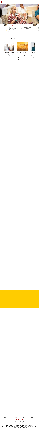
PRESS (16, 417)
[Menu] (1, 2)
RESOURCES (6, 417)
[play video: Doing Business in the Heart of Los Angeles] (19, 208)
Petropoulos (6, 361)
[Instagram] (7, 381)
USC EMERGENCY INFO (33, 426)
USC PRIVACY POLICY (5, 426)
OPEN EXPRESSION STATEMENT (24, 426)
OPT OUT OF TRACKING (15, 427)
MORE (9, 31)
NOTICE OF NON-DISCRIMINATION (14, 426)
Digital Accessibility (23, 427)
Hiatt (3, 334)
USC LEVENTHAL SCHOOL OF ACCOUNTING (22, 188)
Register (11, 308)
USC (23, 417)
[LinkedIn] (8, 381)
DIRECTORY (32, 417)
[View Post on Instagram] (8, 388)
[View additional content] (36, 52)
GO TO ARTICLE (5, 339)
